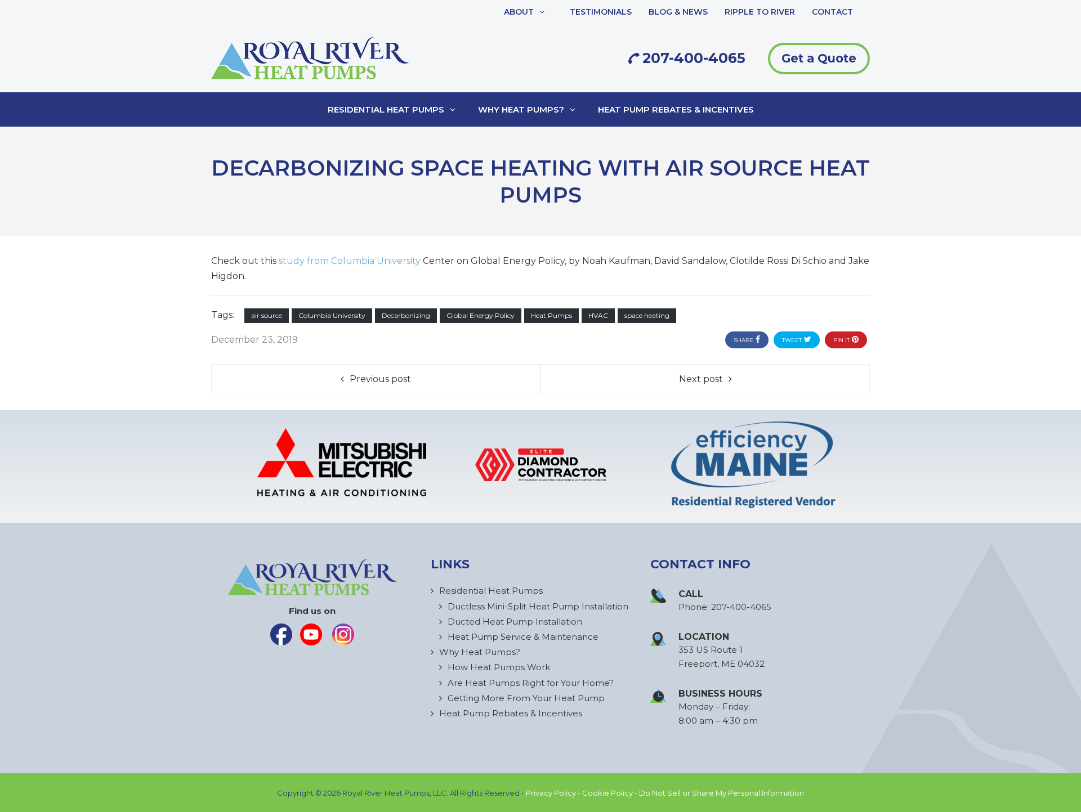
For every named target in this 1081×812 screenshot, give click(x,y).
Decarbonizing (406, 315)
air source (266, 315)
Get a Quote (818, 58)
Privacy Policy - (554, 792)
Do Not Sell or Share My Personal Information (721, 792)
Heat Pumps (551, 315)
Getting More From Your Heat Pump (526, 698)
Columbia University (331, 315)
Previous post (380, 379)
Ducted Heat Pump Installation (515, 621)
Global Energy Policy (480, 315)
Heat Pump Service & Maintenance (523, 636)
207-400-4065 (691, 58)
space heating (646, 315)
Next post (701, 379)
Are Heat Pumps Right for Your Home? (531, 683)
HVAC (598, 315)
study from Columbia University (350, 260)
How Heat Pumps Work (499, 667)
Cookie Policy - (610, 792)
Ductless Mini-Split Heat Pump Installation (538, 606)
